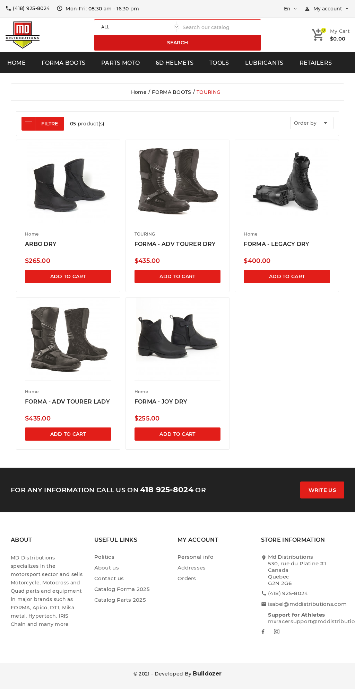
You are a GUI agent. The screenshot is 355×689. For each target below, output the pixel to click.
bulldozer (207, 673)
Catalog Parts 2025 (120, 600)
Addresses (192, 567)
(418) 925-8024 (288, 593)
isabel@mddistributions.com (307, 604)
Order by (312, 123)
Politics (104, 557)
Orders (187, 578)
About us (106, 567)
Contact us (109, 578)
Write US (322, 490)
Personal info (196, 557)
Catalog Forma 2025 (122, 589)
